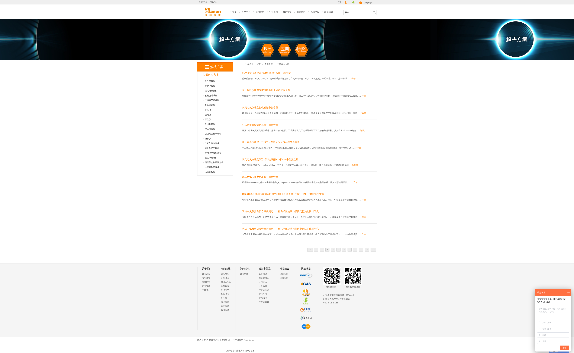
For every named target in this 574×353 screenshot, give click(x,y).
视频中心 (315, 12)
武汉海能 (225, 302)
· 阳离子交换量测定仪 (213, 162)
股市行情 (263, 294)
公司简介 (206, 274)
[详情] (353, 78)
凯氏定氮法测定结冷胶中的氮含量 (260, 177)
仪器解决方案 (283, 64)
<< (310, 249)
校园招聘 (284, 278)
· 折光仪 (207, 110)
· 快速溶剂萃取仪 (211, 167)
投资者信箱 (264, 290)
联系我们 (328, 12)
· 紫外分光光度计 (211, 148)
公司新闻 (244, 274)
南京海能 (225, 306)
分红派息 (263, 286)
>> (373, 249)
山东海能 (225, 274)
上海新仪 (225, 286)
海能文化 (206, 278)
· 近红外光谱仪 (210, 158)
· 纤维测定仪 (209, 124)
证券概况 (263, 274)
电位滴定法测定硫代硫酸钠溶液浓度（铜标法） (267, 73)
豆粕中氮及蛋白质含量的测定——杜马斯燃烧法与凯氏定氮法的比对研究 (280, 211)
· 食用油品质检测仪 (212, 153)
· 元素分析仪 (209, 172)
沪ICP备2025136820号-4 (243, 340)
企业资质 (206, 286)
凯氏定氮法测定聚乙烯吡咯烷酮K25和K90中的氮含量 (270, 159)
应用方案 (268, 64)
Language (368, 3)
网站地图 (250, 351)
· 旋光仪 (207, 115)
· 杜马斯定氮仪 (210, 91)
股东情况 (263, 298)
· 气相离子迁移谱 (211, 100)
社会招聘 (284, 274)
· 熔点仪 (207, 119)
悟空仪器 (225, 278)
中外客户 (206, 290)
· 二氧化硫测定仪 (211, 143)
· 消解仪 (207, 138)
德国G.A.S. (226, 282)
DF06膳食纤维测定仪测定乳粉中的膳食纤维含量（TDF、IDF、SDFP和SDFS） (283, 194)
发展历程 (206, 282)
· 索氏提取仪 (209, 129)
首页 (234, 12)
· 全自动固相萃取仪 (212, 134)
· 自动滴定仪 (209, 105)
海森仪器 (225, 294)
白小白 (224, 298)
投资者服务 (264, 278)
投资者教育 (264, 302)
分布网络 (301, 12)
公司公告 (263, 282)
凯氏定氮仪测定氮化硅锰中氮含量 (260, 107)
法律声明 (240, 351)
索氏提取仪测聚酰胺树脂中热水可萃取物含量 (266, 90)
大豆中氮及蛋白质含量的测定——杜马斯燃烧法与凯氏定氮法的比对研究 (280, 228)
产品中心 (246, 12)
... (361, 249)
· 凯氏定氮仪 (209, 81)
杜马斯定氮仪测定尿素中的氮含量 (260, 125)
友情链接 (230, 351)
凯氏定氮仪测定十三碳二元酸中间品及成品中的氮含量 (271, 142)
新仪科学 (225, 290)
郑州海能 (225, 310)
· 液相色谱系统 (210, 95)
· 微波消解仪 (209, 86)
